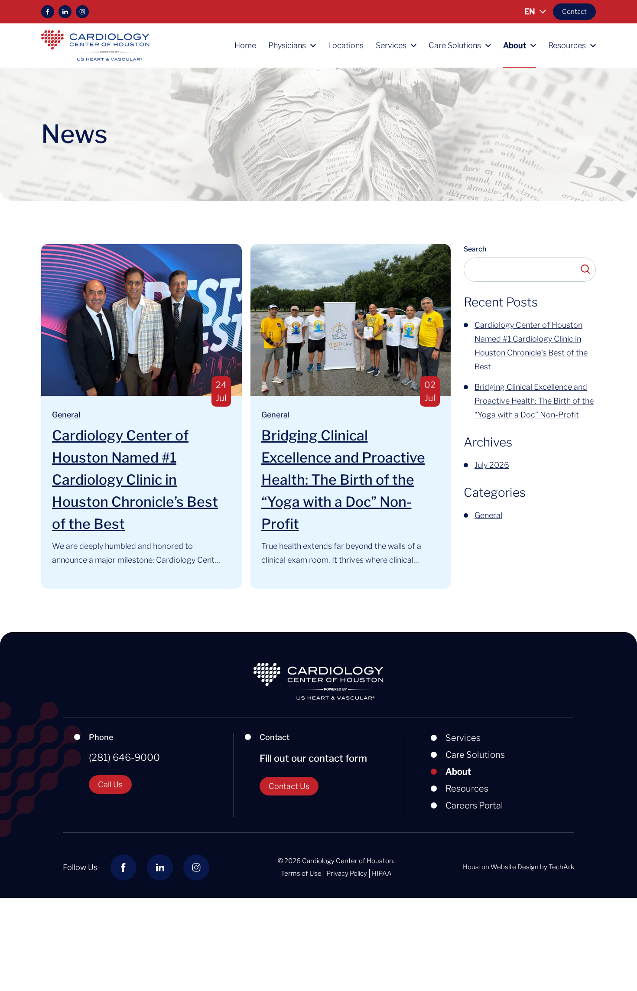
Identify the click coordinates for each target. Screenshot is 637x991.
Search (475, 249)
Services (391, 45)
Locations (346, 45)
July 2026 (491, 464)
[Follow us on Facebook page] (47, 11)
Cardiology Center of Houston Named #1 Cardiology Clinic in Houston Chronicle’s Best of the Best (135, 479)
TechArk (561, 867)
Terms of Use (301, 873)
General (66, 414)
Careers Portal (474, 805)
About (514, 45)
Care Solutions (455, 45)
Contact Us (289, 786)
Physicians (287, 45)
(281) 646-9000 (124, 757)
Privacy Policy (346, 873)
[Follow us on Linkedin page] (65, 11)
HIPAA (382, 873)
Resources (567, 45)
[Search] (585, 270)
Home (245, 45)
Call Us (110, 784)
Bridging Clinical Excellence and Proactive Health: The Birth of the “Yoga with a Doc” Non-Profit (343, 479)
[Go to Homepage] (95, 45)
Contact (574, 12)
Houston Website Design (501, 867)
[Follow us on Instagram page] (82, 11)
